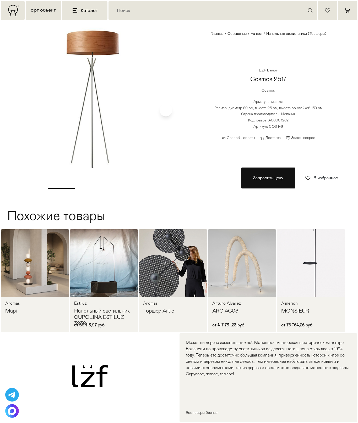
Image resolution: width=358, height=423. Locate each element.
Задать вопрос (303, 137)
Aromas (12, 303)
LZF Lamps (268, 70)
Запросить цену (268, 178)
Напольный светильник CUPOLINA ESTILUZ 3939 (102, 317)
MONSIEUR (295, 311)
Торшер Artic (158, 311)
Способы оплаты (241, 137)
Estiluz (80, 303)
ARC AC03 (225, 311)
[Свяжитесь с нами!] (12, 395)
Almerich (289, 303)
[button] (166, 110)
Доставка (273, 137)
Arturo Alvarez (226, 303)
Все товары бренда (202, 412)
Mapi (11, 311)
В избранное (325, 178)
